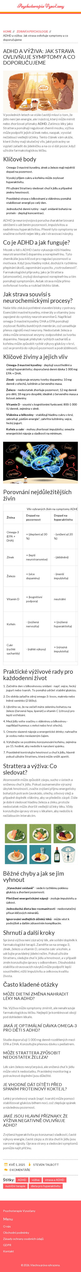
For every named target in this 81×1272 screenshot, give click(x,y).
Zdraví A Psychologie (32, 31)
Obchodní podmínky (16, 1232)
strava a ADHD (54, 1179)
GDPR (7, 1245)
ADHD (22, 1179)
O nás (7, 1226)
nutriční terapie (15, 1186)
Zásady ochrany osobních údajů (23, 1239)
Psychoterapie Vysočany (40, 6)
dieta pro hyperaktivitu (45, 1186)
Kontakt (8, 1251)
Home (7, 31)
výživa (35, 1179)
